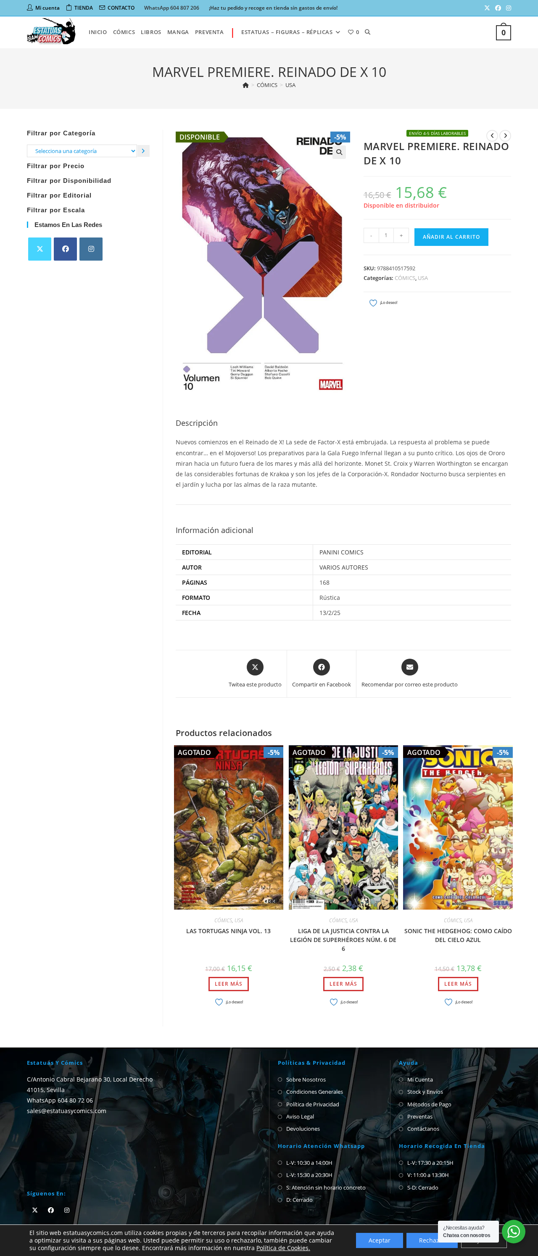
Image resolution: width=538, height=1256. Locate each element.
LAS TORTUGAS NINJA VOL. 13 (228, 931)
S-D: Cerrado (422, 1187)
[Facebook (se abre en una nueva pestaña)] (498, 8)
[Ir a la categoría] (143, 151)
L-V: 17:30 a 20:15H (430, 1162)
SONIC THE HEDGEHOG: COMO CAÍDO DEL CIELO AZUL (458, 935)
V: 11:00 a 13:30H (428, 1175)
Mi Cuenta (420, 1079)
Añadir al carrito (451, 236)
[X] (39, 249)
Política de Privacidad (312, 1104)
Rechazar (432, 1240)
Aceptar (379, 1240)
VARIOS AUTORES (343, 567)
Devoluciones (303, 1128)
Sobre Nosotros (306, 1079)
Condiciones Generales (314, 1091)
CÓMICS (405, 278)
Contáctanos (423, 1128)
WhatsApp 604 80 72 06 (60, 1100)
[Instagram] (91, 249)
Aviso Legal (300, 1116)
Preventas (420, 1116)
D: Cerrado (299, 1199)
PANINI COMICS (341, 552)
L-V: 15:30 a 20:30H (309, 1175)
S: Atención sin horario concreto (326, 1187)
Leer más (229, 983)
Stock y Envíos (425, 1091)
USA (290, 85)
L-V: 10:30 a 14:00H (309, 1162)
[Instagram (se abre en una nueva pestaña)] (507, 8)
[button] (339, 152)
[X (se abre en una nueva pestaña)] (487, 8)
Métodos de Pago (429, 1104)
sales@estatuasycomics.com (66, 1111)
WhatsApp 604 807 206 (171, 7)
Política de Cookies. (283, 1248)
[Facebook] (65, 249)
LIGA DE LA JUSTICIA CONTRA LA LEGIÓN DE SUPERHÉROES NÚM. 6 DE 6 (343, 940)
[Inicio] (246, 85)
